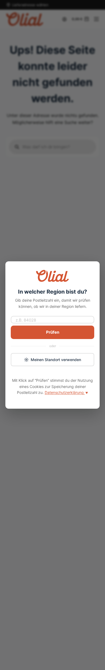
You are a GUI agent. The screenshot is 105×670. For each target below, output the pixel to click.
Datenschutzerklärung (66, 392)
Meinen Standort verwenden (56, 359)
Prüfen (52, 332)
